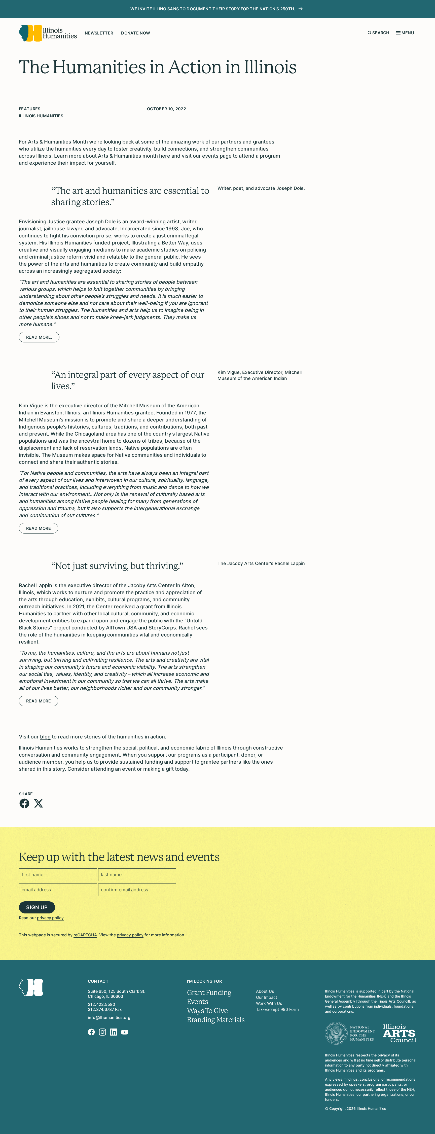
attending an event (113, 769)
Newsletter (99, 33)
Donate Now (135, 33)
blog (45, 737)
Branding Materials (215, 1020)
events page (217, 156)
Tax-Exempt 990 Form (277, 1009)
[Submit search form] (369, 32)
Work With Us (269, 1003)
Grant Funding (209, 993)
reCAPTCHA (85, 934)
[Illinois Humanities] (48, 33)
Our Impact (266, 997)
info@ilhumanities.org (109, 1017)
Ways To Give (207, 1011)
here (164, 156)
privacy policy (50, 917)
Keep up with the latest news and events (119, 857)
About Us (265, 991)
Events (197, 1002)
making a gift (158, 769)
